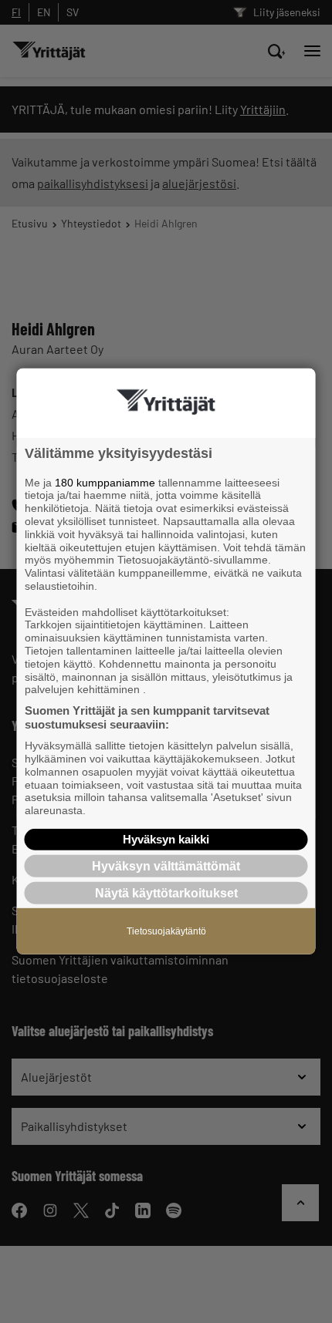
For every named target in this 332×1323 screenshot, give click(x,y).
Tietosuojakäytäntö (166, 931)
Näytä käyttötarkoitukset (166, 893)
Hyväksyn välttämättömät (166, 866)
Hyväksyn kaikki (166, 839)
